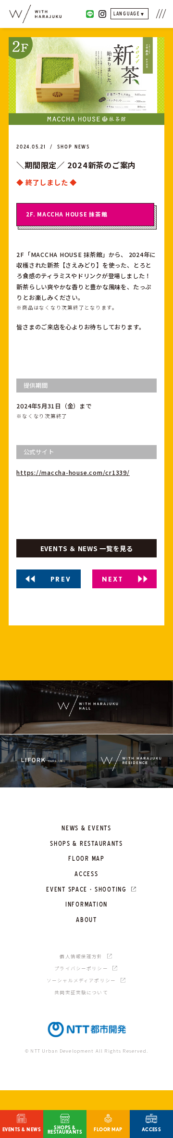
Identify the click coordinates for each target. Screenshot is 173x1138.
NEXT (113, 578)
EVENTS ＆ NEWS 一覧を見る (86, 548)
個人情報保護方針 (81, 956)
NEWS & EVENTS (86, 828)
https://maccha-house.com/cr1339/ (73, 472)
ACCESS (86, 874)
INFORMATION (86, 904)
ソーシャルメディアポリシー (81, 980)
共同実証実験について (81, 992)
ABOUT (86, 919)
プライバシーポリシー (81, 968)
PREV (61, 578)
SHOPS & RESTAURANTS (86, 843)
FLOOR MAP (86, 858)
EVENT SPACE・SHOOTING (86, 889)
